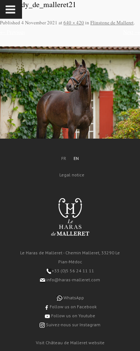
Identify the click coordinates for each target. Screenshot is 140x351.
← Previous (12, 32)
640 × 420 (73, 22)
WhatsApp (73, 297)
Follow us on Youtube (72, 315)
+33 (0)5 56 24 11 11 (73, 270)
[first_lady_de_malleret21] (70, 92)
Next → (131, 32)
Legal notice (71, 175)
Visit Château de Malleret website (70, 342)
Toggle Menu (11, 9)
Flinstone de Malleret (112, 22)
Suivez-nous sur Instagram (72, 324)
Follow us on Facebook (73, 306)
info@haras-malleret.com (72, 279)
